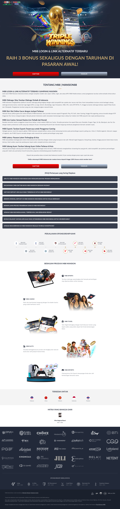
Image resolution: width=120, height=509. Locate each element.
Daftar (35, 74)
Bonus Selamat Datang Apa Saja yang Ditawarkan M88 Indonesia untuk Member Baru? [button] (37, 219)
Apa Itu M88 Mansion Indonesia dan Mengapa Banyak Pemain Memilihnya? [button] (32, 178)
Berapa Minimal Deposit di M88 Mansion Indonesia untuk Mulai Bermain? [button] (32, 199)
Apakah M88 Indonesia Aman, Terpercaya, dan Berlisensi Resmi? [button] (28, 212)
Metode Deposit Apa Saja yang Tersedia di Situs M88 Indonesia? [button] (28, 192)
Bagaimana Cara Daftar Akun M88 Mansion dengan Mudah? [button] (27, 185)
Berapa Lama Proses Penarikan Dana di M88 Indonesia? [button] (24, 205)
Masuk (84, 74)
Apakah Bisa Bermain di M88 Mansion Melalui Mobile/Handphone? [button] (29, 226)
